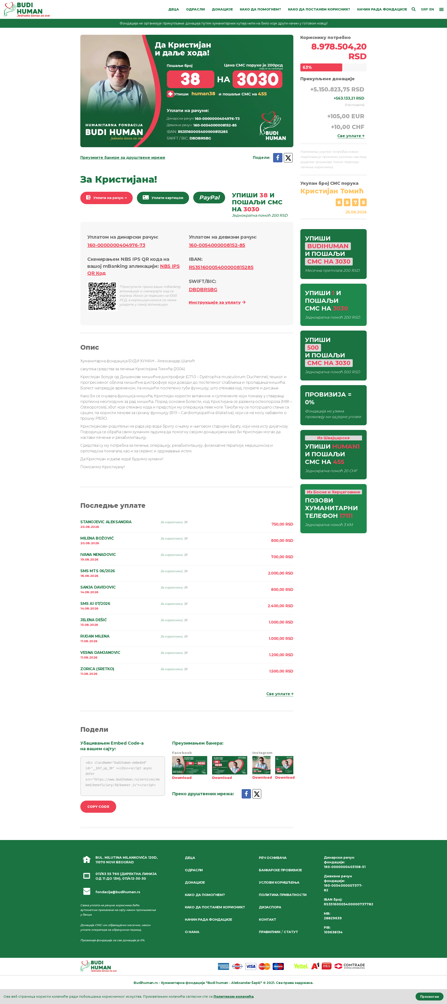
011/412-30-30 (134, 878)
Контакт (267, 919)
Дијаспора (270, 907)
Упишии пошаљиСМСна (260, 205)
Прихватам (429, 996)
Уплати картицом (167, 198)
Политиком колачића (233, 996)
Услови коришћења (279, 882)
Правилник (270, 932)
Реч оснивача (273, 858)
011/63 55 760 (107, 874)
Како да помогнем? (205, 895)
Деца (190, 858)
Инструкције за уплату (215, 302)
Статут (291, 932)
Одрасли (194, 870)
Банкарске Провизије (280, 870)
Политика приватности (283, 895)
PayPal (209, 197)
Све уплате (278, 694)
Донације (195, 882)
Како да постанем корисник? (215, 907)
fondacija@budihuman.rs (117, 892)
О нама (192, 932)
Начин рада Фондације (208, 919)
